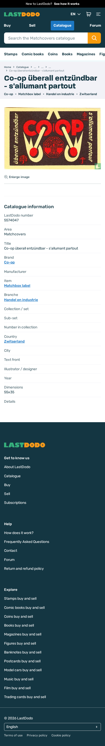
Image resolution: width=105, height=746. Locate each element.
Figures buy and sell (20, 643)
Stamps (11, 54)
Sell (32, 25)
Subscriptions (15, 503)
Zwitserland (88, 94)
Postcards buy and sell (22, 661)
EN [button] (73, 14)
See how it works (67, 4)
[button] (88, 14)
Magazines (86, 54)
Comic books (33, 54)
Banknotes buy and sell (22, 652)
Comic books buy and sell (24, 608)
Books (67, 54)
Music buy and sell (18, 679)
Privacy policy (37, 735)
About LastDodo (17, 467)
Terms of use (13, 735)
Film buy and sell (17, 688)
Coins (53, 54)
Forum (95, 25)
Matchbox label (29, 94)
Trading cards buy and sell (25, 697)
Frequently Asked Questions (26, 542)
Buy (7, 25)
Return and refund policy (24, 568)
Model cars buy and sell (23, 670)
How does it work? (18, 533)
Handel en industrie (60, 94)
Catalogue (62, 25)
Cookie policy (61, 735)
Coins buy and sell (18, 616)
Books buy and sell (19, 625)
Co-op (8, 94)
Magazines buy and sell (22, 634)
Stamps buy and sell (20, 598)
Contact (10, 550)
